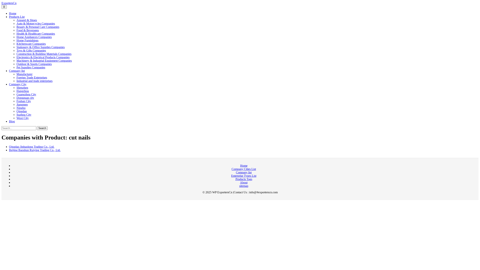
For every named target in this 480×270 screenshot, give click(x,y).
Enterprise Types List (243, 175)
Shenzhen (22, 87)
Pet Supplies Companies (30, 67)
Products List (17, 16)
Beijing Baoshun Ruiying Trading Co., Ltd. (35, 150)
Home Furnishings (27, 40)
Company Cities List (244, 169)
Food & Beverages (27, 30)
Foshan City (23, 101)
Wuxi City (22, 118)
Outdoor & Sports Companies (34, 64)
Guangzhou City (26, 94)
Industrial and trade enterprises (34, 80)
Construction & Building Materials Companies (43, 54)
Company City (17, 84)
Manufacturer (24, 74)
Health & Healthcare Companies (35, 33)
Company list (17, 70)
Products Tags (244, 179)
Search (42, 128)
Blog (12, 121)
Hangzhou (22, 91)
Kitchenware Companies (31, 43)
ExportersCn (9, 3)
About (244, 182)
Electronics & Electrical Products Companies (43, 57)
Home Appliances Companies (34, 37)
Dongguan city (25, 97)
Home (12, 13)
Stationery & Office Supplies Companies (40, 47)
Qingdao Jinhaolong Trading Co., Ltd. (31, 146)
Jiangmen (22, 104)
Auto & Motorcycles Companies (35, 23)
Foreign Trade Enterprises (31, 77)
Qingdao (21, 111)
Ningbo (21, 108)
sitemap (243, 186)
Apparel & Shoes (26, 20)
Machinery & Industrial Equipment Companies (44, 60)
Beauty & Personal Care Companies (37, 26)
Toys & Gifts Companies (31, 50)
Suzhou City (23, 114)
